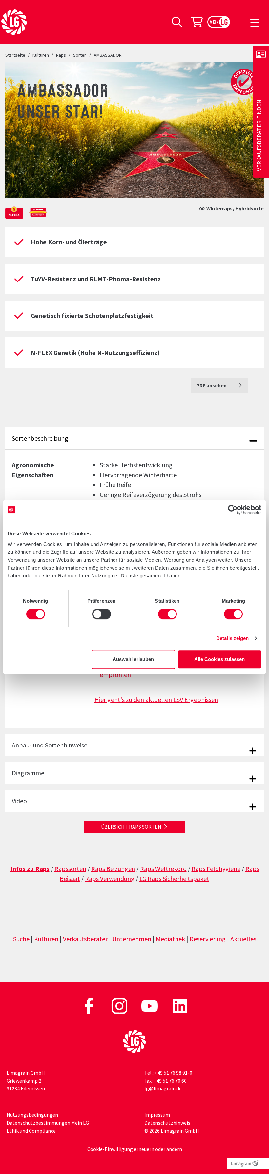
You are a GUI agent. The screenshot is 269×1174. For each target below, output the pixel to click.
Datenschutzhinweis (167, 1122)
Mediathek (170, 939)
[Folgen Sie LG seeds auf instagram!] (120, 1005)
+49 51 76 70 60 (170, 1080)
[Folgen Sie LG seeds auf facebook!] (89, 1005)
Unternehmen (131, 939)
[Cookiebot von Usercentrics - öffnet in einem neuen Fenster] (232, 510)
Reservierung (208, 939)
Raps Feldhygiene (216, 869)
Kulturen (46, 939)
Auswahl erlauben (133, 659)
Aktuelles (243, 939)
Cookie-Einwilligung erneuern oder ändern (134, 1149)
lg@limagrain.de (163, 1088)
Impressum (157, 1115)
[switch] (101, 614)
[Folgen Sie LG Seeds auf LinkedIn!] (180, 1005)
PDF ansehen (212, 385)
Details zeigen (232, 638)
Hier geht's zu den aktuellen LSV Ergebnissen (156, 700)
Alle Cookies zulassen (219, 659)
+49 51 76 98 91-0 (173, 1072)
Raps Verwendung (109, 878)
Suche (21, 939)
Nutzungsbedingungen (32, 1115)
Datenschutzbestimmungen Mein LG (48, 1122)
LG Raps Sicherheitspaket (174, 878)
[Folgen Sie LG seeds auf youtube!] (150, 1005)
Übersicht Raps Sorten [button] (131, 826)
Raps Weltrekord (163, 869)
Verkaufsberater (85, 939)
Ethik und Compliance (31, 1130)
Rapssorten (70, 869)
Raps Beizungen (113, 869)
